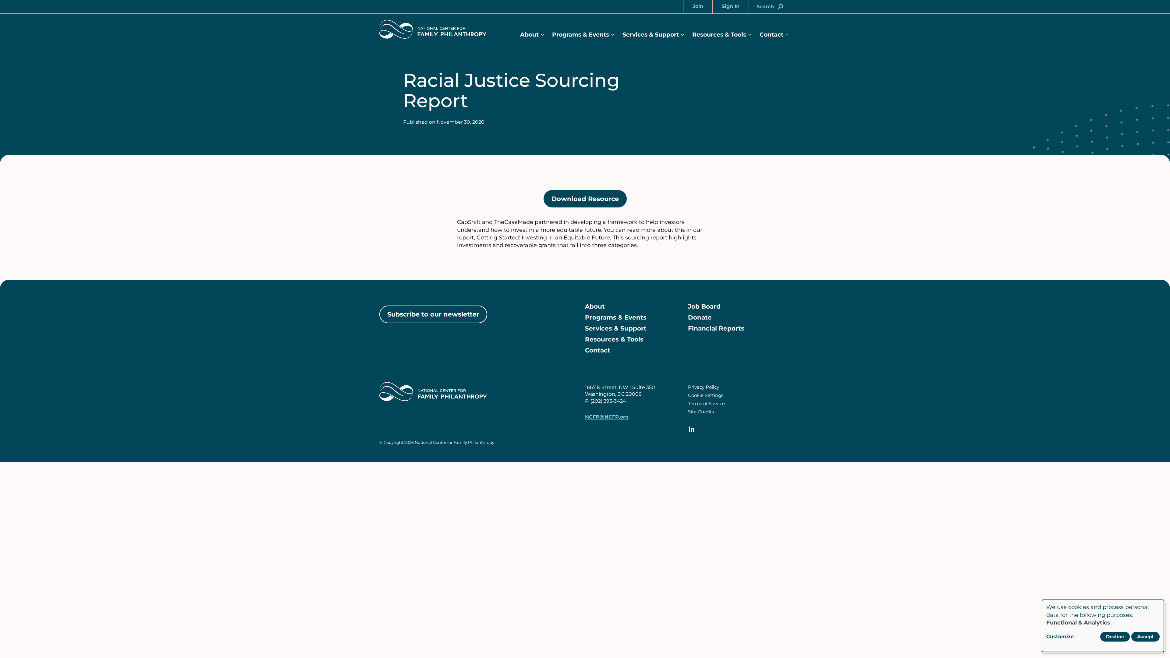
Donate (700, 317)
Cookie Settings (705, 395)
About (529, 34)
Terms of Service (706, 403)
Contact (771, 34)
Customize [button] (1060, 636)
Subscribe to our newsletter (433, 314)
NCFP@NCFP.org (607, 417)
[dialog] (1103, 626)
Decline (1115, 636)
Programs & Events (580, 34)
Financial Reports (716, 328)
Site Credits (701, 412)
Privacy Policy (703, 387)
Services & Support (650, 34)
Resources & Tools (719, 34)
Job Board (704, 306)
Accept (1145, 636)
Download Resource (589, 201)
